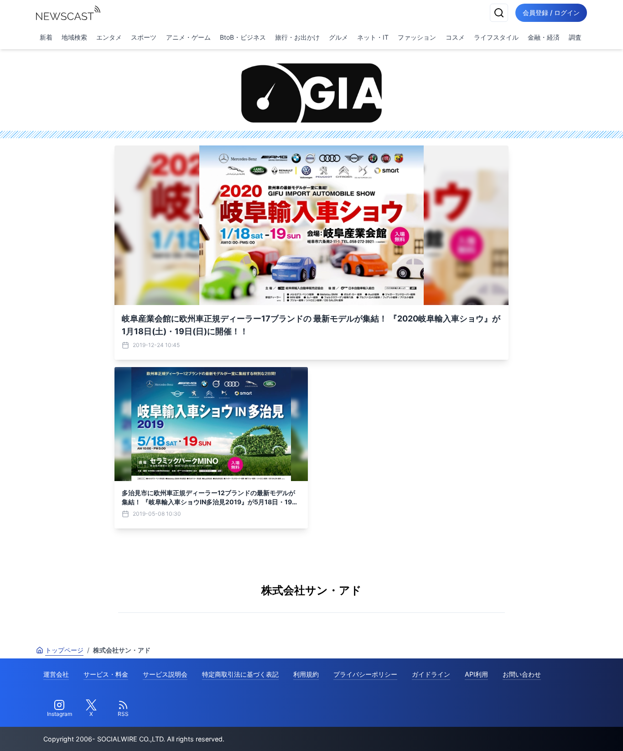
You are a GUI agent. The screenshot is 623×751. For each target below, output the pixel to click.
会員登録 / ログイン (551, 12)
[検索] (499, 13)
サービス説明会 (165, 674)
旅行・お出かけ (297, 37)
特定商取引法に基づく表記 (240, 674)
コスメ (455, 37)
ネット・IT (373, 37)
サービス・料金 (105, 674)
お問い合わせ (522, 674)
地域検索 (74, 37)
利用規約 (306, 674)
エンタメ (109, 37)
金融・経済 (544, 37)
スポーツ (143, 37)
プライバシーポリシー (365, 674)
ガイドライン (431, 674)
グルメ (338, 37)
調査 (575, 37)
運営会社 (56, 674)
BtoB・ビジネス (243, 37)
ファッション (417, 37)
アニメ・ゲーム (188, 37)
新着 (46, 37)
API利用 (476, 674)
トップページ (64, 650)
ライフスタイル (496, 37)
